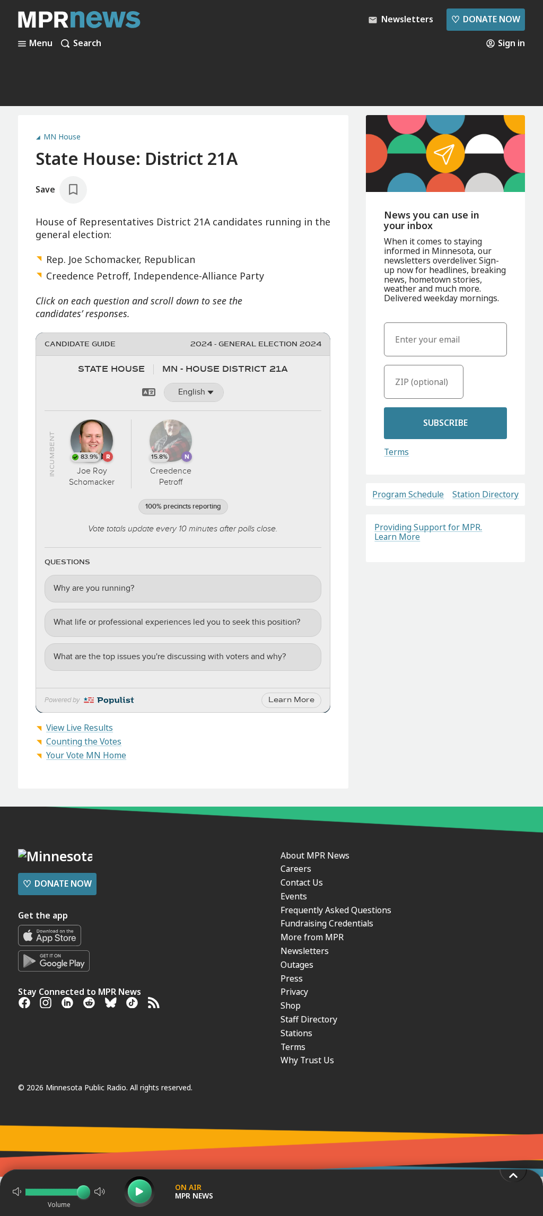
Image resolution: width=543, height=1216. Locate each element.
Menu (40, 43)
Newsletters (305, 951)
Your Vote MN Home (86, 755)
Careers (296, 868)
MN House (62, 137)
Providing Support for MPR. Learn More (428, 532)
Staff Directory (309, 1019)
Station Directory (485, 495)
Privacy (294, 992)
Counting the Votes (83, 741)
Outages (297, 964)
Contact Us (302, 882)
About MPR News (315, 855)
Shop (291, 1005)
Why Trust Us (307, 1060)
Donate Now (485, 19)
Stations (296, 1033)
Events (294, 896)
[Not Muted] (16, 1191)
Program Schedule (408, 495)
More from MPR (312, 937)
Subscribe (445, 422)
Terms (396, 452)
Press (292, 978)
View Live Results (79, 727)
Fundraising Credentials (327, 923)
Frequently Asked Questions (336, 910)
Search (87, 43)
